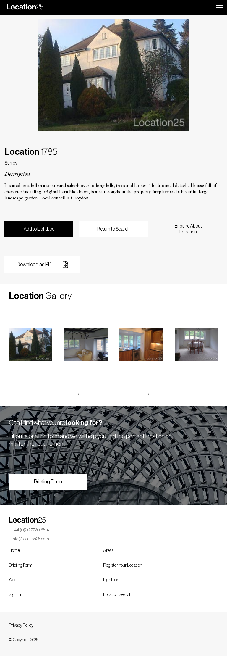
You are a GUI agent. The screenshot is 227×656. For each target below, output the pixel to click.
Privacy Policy (21, 625)
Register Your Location (122, 565)
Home (14, 550)
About (14, 580)
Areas (108, 550)
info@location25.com (30, 539)
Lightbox (111, 580)
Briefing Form (48, 481)
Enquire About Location (188, 229)
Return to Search (113, 229)
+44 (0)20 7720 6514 (30, 530)
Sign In (15, 594)
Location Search (117, 594)
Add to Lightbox (39, 229)
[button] (93, 394)
